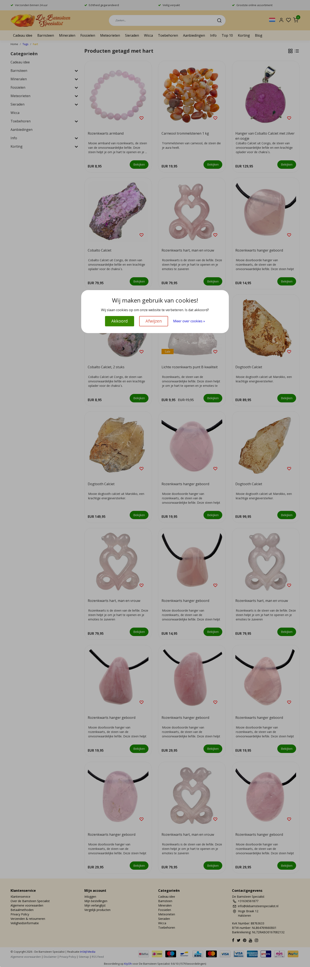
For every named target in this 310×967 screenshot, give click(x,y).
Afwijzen (154, 321)
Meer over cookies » (189, 321)
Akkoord (119, 321)
